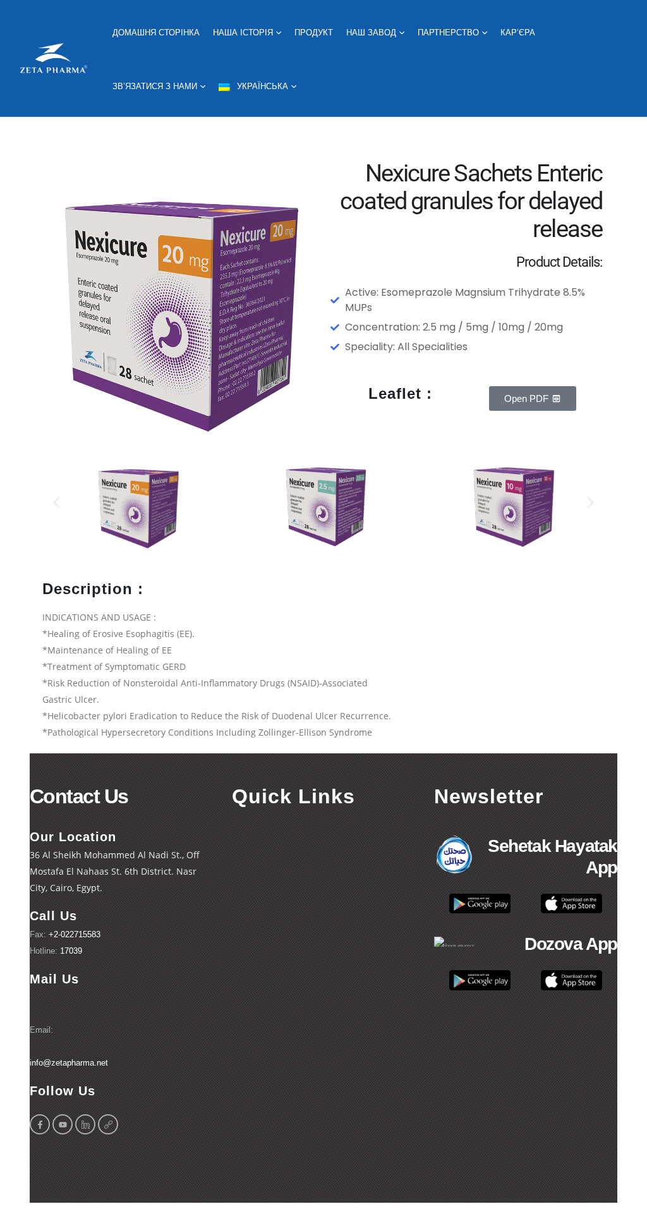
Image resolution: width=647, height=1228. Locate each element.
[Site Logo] (53, 58)
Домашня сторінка (156, 32)
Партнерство (448, 32)
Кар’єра (517, 32)
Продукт (313, 32)
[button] (56, 503)
